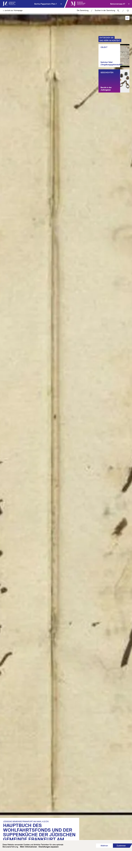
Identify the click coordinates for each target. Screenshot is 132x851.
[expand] (127, 18)
